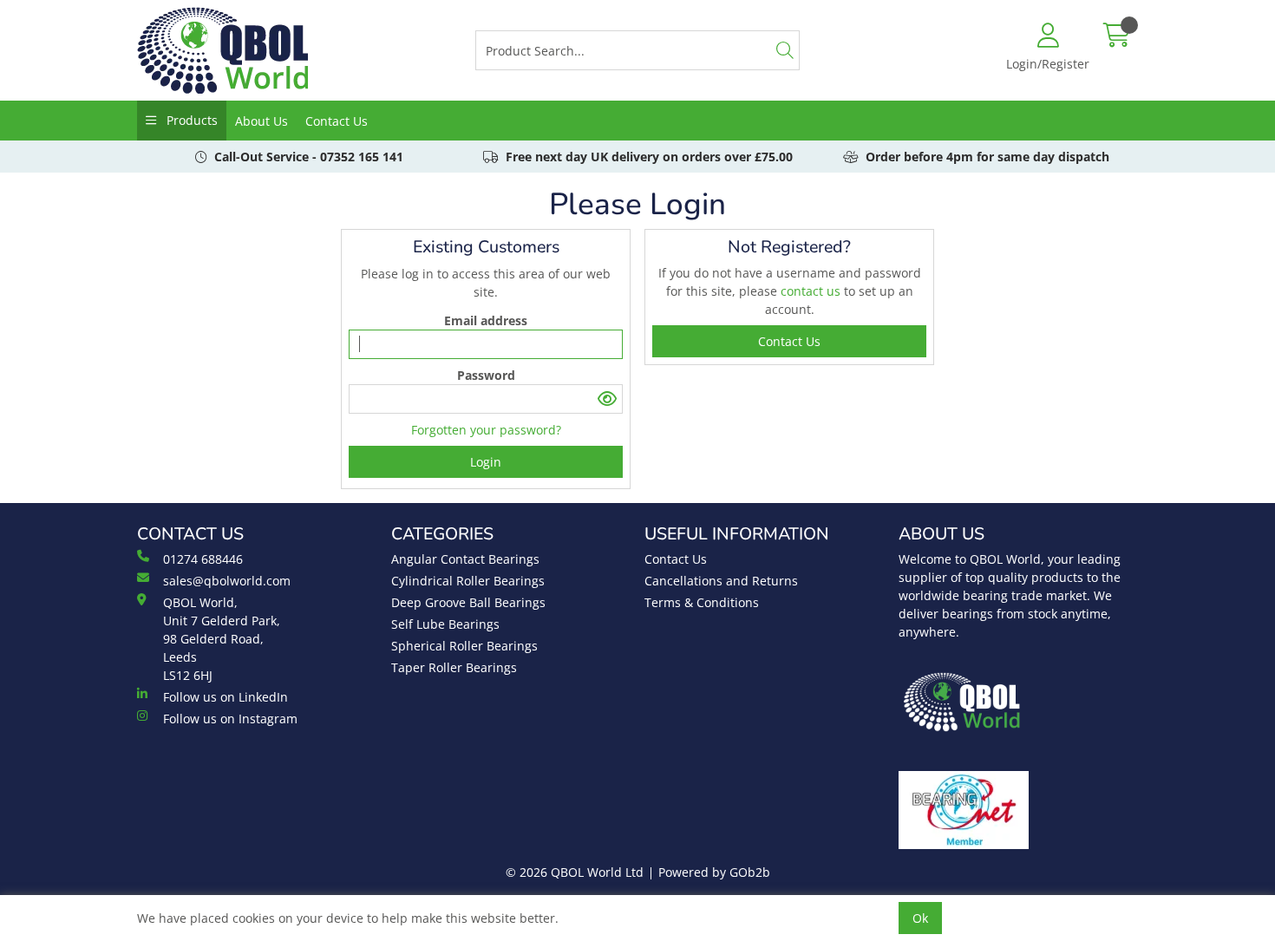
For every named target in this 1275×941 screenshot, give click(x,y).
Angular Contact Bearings (465, 559)
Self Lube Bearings (445, 624)
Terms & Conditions (701, 602)
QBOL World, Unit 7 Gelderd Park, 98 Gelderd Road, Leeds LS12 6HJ (221, 638)
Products (190, 120)
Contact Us (336, 121)
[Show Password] (607, 399)
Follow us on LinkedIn (225, 697)
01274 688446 (203, 559)
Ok (920, 918)
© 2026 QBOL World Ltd (575, 872)
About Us (261, 121)
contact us (812, 291)
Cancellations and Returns (721, 580)
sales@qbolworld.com (227, 580)
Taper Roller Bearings (454, 667)
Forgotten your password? (486, 429)
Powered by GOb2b (714, 872)
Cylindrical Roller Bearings (468, 580)
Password (486, 375)
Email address (485, 320)
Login (485, 462)
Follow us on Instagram (230, 718)
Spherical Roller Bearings (464, 645)
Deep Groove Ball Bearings (468, 602)
